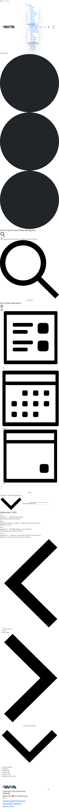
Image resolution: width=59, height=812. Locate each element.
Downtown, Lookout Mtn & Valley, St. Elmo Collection (15, 537)
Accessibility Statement (12, 803)
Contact (32, 22)
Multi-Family (34, 28)
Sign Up (53, 27)
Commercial (34, 30)
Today (29, 492)
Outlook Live (6, 772)
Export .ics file (6, 774)
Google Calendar (7, 767)
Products (33, 49)
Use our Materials (33, 43)
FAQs (31, 9)
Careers (32, 20)
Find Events (29, 300)
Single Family (34, 26)
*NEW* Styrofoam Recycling (33, 37)
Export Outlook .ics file (9, 776)
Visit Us (32, 18)
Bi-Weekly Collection (6, 525)
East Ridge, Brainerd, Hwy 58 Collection (11, 531)
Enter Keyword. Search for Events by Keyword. (13, 239)
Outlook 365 (6, 771)
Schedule (33, 41)
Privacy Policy (8, 806)
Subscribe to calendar (29, 726)
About (29, 5)
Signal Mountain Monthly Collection (10, 519)
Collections (31, 24)
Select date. (25, 503)
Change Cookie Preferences (14, 801)
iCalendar (5, 769)
